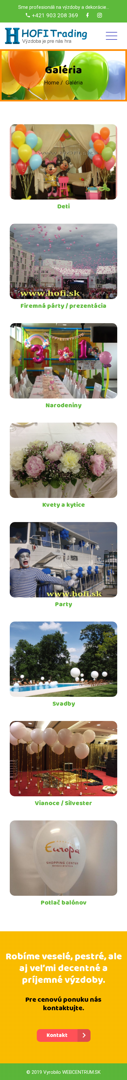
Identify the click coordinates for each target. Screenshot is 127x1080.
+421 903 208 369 (54, 15)
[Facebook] (87, 15)
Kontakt (57, 1035)
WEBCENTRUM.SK (81, 1072)
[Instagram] (99, 15)
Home (51, 82)
